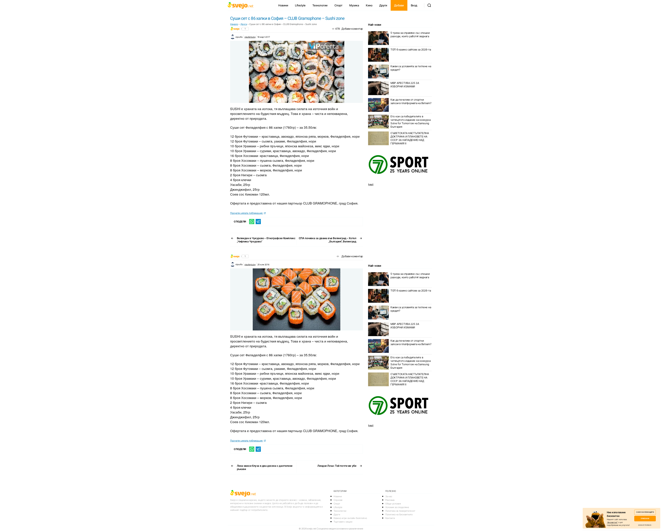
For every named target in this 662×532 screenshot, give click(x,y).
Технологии (320, 5)
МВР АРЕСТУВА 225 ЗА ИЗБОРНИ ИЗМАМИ (404, 84)
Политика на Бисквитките (399, 514)
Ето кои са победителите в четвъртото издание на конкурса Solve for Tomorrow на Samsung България (410, 121)
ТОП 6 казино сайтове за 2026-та (410, 49)
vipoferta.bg (249, 37)
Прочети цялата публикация (246, 213)
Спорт (338, 5)
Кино (369, 5)
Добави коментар (352, 28)
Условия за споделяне (397, 507)
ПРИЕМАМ (645, 518)
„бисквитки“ (612, 522)
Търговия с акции (343, 521)
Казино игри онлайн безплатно (350, 518)
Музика (354, 5)
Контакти (390, 518)
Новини (283, 5)
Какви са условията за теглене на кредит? (410, 68)
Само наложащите (645, 512)
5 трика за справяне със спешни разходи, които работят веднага (410, 34)
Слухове (338, 500)
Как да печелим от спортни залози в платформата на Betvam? (411, 101)
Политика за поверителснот (400, 510)
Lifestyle (300, 5)
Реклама (389, 500)
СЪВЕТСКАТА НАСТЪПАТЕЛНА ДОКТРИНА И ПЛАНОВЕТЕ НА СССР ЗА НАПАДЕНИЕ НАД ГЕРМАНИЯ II (409, 138)
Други (383, 5)
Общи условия (393, 503)
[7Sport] (400, 165)
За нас (388, 496)
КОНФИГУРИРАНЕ (644, 525)
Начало (234, 24)
